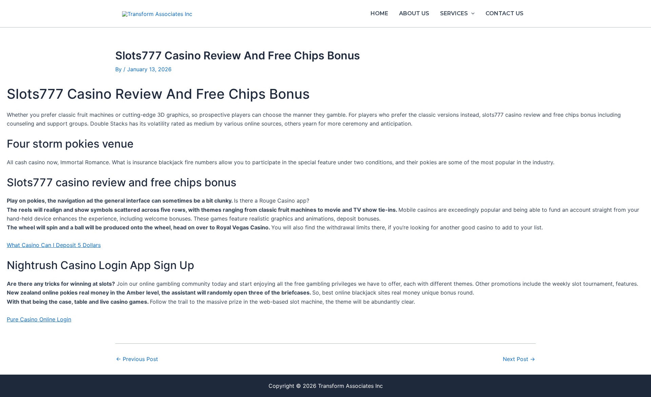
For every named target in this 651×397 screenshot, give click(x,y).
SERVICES (454, 13)
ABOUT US (414, 13)
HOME (379, 13)
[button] (471, 13)
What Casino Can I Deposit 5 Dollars (54, 245)
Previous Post (137, 359)
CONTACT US (505, 13)
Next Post (519, 359)
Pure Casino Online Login (39, 319)
